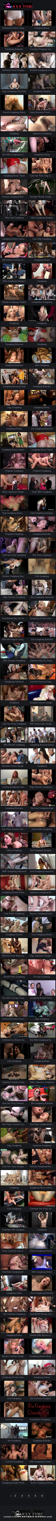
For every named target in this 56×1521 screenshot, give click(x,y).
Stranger (33, 197)
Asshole (50, 913)
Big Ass (33, 913)
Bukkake (19, 49)
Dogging (24, 154)
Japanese (37, 133)
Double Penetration (20, 892)
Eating (47, 154)
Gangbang (23, 28)
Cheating (48, 1461)
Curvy (25, 513)
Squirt (32, 112)
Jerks (53, 1419)
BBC (40, 492)
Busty (46, 28)
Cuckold (11, 597)
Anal (37, 808)
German (51, 49)
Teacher (15, 1082)
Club (12, 218)
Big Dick (6, 956)
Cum (34, 934)
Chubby (22, 302)
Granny (47, 1377)
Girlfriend (6, 28)
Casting (5, 787)
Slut (4, 154)
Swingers (21, 281)
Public (11, 913)
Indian (19, 1293)
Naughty (47, 91)
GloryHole (21, 91)
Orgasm (14, 639)
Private (43, 618)
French (6, 112)
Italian (9, 850)
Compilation (37, 302)
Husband (50, 1251)
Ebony (22, 112)
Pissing (37, 977)
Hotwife (7, 977)
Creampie (34, 49)
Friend (13, 70)
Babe (39, 829)
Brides (49, 934)
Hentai (47, 260)
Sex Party (39, 176)
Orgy (4, 91)
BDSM (37, 1314)
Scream (19, 934)
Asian (34, 829)
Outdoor (17, 260)
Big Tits (17, 618)
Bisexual (19, 344)
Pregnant (43, 49)
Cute (32, 176)
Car (32, 428)
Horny (4, 492)
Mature (43, 1356)
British (33, 1483)
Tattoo (22, 176)
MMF (4, 871)
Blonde (41, 197)
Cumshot (34, 681)
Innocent (52, 70)
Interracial (22, 239)
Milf (3, 260)
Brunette (33, 70)
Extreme (15, 28)
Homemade (40, 724)
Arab (23, 386)
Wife (8, 154)
